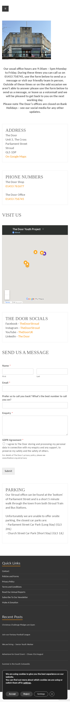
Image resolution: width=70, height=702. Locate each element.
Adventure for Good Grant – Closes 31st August (22, 654)
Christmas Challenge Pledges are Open (18, 625)
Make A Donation (10, 602)
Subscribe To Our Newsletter (15, 597)
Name (6, 366)
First (4, 376)
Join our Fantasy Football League (16, 635)
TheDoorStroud (29, 323)
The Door (24, 336)
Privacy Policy (8, 582)
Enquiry (7, 413)
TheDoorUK (25, 332)
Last (38, 376)
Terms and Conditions (11, 587)
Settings (41, 694)
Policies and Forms (10, 576)
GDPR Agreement (12, 440)
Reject (26, 694)
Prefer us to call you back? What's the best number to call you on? (34, 398)
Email (6, 383)
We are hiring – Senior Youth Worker (17, 644)
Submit (8, 471)
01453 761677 (15, 186)
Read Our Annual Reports (13, 592)
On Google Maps (16, 156)
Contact (5, 571)
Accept (12, 694)
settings (27, 683)
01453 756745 (15, 199)
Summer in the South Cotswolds (16, 664)
